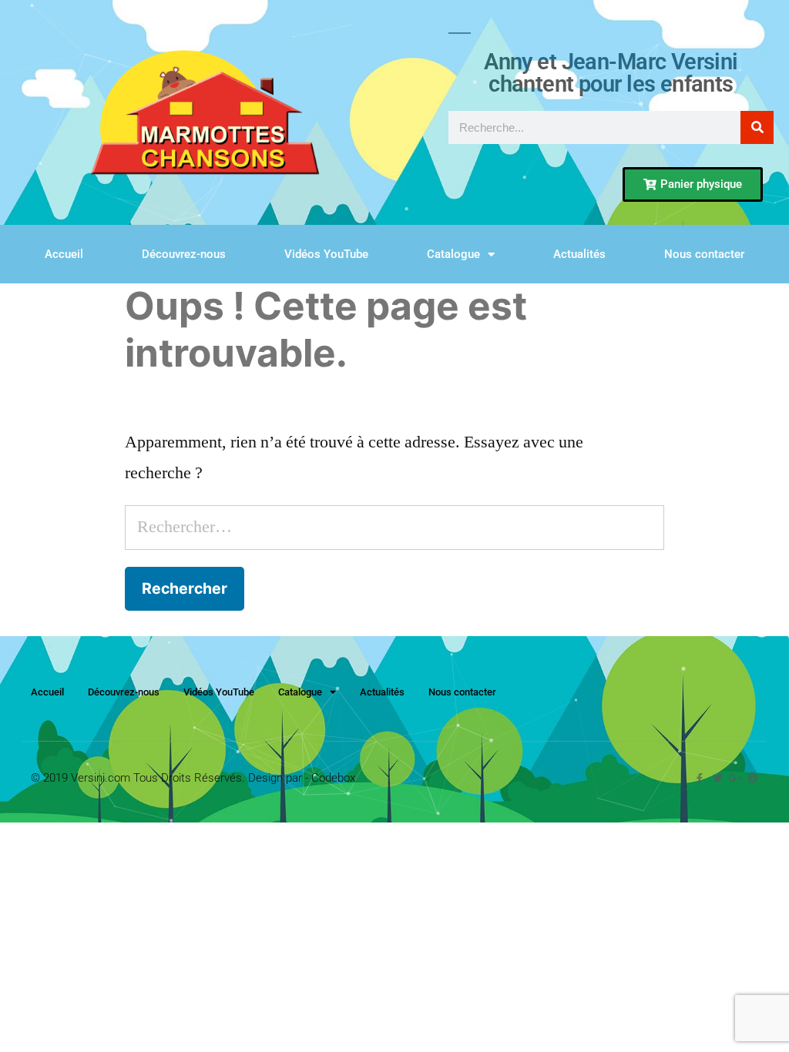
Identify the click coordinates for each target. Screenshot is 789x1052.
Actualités (579, 254)
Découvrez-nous (184, 254)
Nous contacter (704, 254)
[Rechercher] (757, 127)
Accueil (64, 254)
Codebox (333, 778)
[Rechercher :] (394, 527)
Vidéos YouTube (326, 254)
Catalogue (453, 254)
